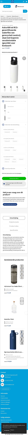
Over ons (3, 396)
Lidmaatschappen (5, 404)
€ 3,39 (7, 293)
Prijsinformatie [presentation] (14, 222)
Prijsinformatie (4, 398)
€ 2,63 (7, 325)
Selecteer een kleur (9, 101)
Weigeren (12, 429)
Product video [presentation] (13, 226)
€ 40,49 (7, 361)
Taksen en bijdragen (5, 402)
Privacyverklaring (5, 422)
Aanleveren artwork (5, 400)
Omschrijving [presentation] (14, 218)
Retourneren (4, 413)
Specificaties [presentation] (14, 230)
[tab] (14, 218)
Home (2, 16)
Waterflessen (15, 16)
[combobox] (12, 11)
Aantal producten (9, 168)
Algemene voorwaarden (6, 420)
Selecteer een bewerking (11, 125)
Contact (2, 411)
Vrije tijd (9, 16)
